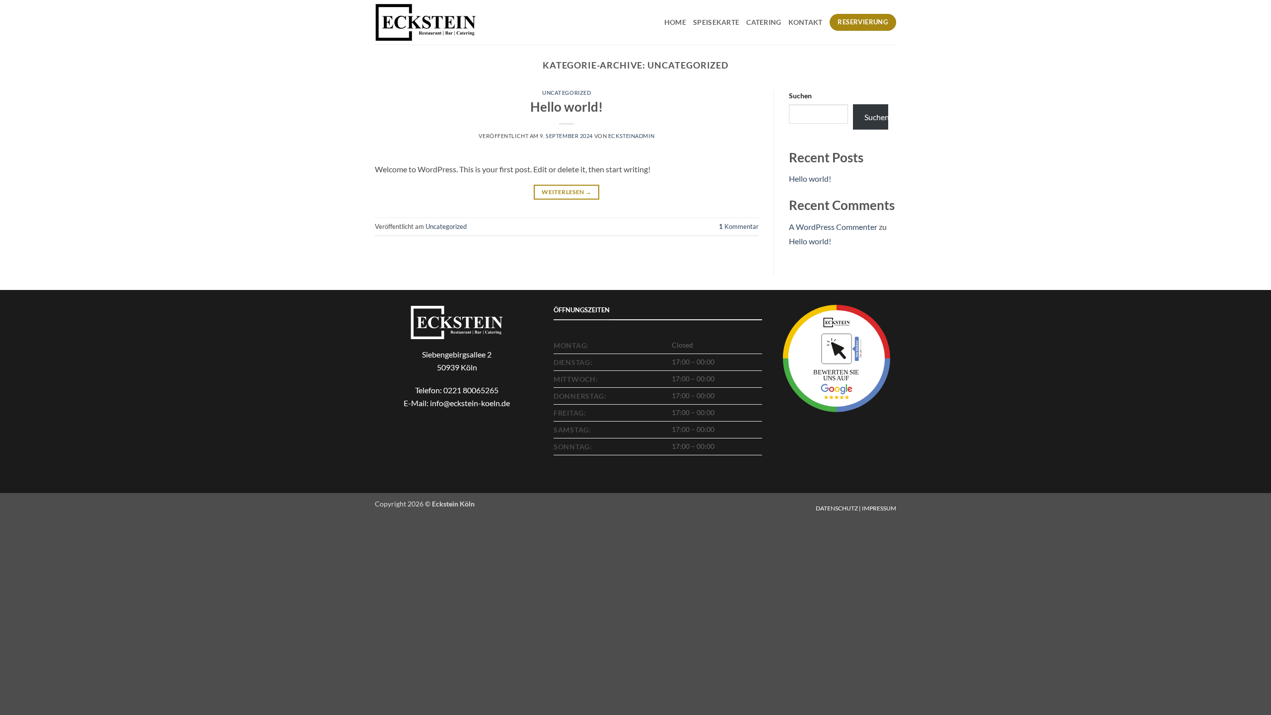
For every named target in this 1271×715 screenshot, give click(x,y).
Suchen (800, 95)
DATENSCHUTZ (837, 508)
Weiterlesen (566, 192)
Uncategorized (566, 92)
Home (675, 22)
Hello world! (566, 106)
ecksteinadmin (631, 136)
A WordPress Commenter (833, 226)
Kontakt (805, 22)
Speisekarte (716, 22)
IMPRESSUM (879, 508)
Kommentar (739, 226)
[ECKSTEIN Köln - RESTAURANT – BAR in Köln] (426, 22)
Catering (763, 22)
